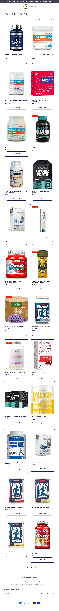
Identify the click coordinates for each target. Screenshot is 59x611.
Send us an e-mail (15, 584)
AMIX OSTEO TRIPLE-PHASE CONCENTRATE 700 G (13, 282)
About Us (20, 581)
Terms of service (26, 584)
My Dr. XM (27, 605)
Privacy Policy (39, 581)
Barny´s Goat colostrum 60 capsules (15, 237)
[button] (3, 6)
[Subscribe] (29, 593)
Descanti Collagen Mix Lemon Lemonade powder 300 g (42, 417)
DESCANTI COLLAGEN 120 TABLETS (15, 372)
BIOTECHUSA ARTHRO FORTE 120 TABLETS (41, 192)
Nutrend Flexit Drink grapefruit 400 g (41, 507)
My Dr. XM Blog (44, 584)
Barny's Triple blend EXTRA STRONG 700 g (16, 101)
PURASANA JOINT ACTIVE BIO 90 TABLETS (14, 327)
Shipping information (29, 581)
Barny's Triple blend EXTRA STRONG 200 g (43, 55)
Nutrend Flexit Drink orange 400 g (14, 551)
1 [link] (23, 567)
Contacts (14, 581)
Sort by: (32, 19)
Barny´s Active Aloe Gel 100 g (39, 237)
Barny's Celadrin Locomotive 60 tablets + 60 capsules (42, 101)
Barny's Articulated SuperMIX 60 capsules (14, 463)
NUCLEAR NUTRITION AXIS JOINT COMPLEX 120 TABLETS (41, 282)
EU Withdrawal (35, 584)
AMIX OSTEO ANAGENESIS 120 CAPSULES (40, 552)
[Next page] (35, 567)
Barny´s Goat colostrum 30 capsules (41, 462)
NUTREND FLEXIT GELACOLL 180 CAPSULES (41, 327)
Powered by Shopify (33, 605)
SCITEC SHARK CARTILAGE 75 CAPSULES (13, 55)
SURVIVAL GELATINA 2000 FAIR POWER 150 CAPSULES (16, 192)
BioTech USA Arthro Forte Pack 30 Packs (16, 416)
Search (8, 581)
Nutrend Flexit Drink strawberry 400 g (15, 507)
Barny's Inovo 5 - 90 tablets (39, 372)
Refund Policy (48, 581)
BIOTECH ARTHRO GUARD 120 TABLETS (42, 146)
